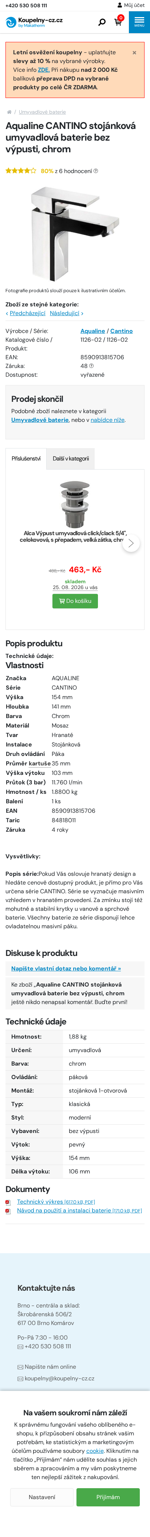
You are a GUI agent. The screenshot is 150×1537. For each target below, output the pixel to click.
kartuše (40, 763)
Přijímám (108, 1497)
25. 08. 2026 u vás (75, 587)
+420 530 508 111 (48, 1346)
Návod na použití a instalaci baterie (79, 1210)
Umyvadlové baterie (42, 112)
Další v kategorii (71, 458)
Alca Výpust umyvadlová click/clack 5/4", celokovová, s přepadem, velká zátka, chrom (75, 536)
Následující (64, 313)
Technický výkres (56, 1201)
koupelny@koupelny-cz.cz (59, 1378)
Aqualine (92, 331)
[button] (102, 22)
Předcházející (28, 313)
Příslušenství (26, 458)
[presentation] (19, 543)
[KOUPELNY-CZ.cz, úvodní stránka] (34, 22)
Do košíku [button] (78, 601)
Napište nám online (50, 1367)
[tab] (26, 458)
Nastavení (42, 1497)
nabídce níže (108, 420)
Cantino (121, 331)
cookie (95, 1451)
